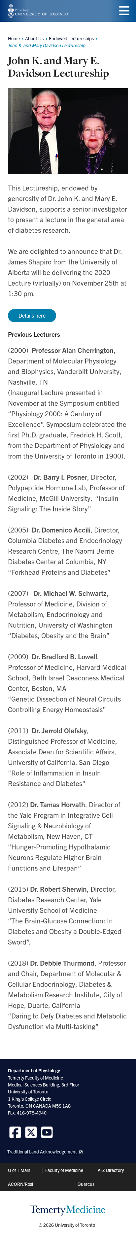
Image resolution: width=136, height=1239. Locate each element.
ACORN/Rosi (20, 1184)
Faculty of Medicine (64, 1170)
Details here (32, 315)
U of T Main (19, 1170)
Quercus (86, 1184)
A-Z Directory (111, 1170)
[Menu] (124, 11)
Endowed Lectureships (71, 38)
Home (14, 38)
